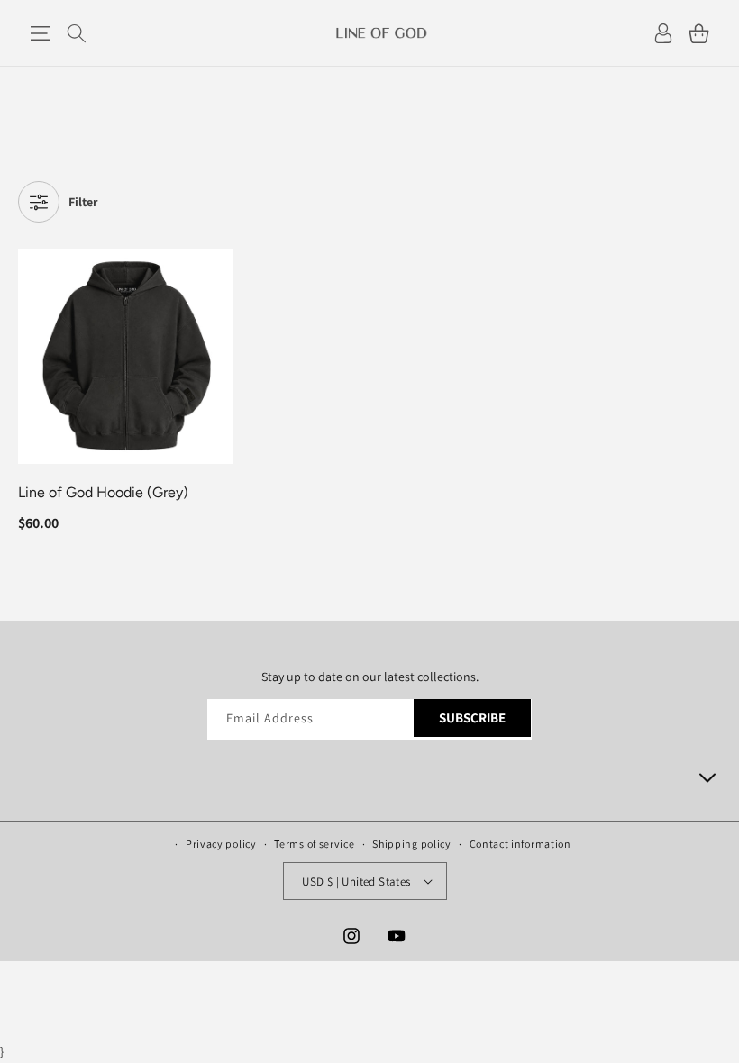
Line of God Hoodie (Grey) (103, 492)
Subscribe (472, 717)
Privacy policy (221, 843)
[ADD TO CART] (216, 313)
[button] (40, 33)
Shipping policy (412, 843)
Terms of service (314, 843)
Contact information (520, 843)
